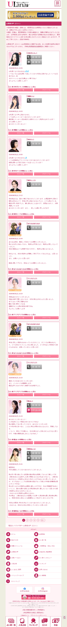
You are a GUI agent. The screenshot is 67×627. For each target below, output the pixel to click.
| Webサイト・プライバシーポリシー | (33, 615)
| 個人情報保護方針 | (29, 610)
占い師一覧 (42, 540)
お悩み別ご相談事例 (45, 552)
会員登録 (42, 534)
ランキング (42, 563)
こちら (43, 601)
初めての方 (14, 540)
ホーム (13, 534)
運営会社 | (40, 612)
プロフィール (46, 90)
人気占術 (14, 563)
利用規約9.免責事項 (35, 46)
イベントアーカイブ (17, 575)
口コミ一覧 (20, 90)
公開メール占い (16, 557)
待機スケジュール (16, 546)
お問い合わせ (43, 569)
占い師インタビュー (45, 557)
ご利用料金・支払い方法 (47, 546)
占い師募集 (42, 575)
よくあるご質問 (16, 569)
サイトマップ (15, 581)
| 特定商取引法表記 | (30, 612)
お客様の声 (14, 552)
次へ (42, 520)
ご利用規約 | (40, 610)
